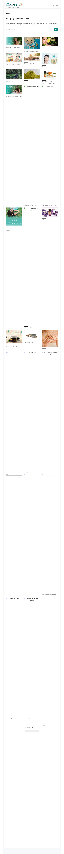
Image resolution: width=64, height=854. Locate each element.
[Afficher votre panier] (53, 5)
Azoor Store (13, 851)
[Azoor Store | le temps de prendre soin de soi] (14, 4)
